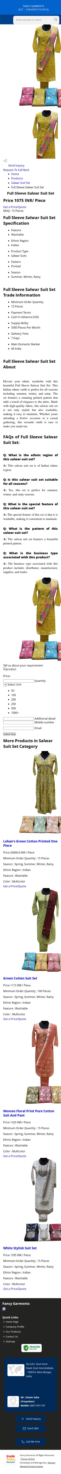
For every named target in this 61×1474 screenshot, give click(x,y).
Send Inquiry (16, 165)
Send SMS (33, 1428)
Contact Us (12, 1336)
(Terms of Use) (28, 1458)
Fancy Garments (33, 7)
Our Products (13, 1331)
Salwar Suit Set (20, 183)
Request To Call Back (16, 170)
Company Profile (15, 1326)
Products (17, 178)
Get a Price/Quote (14, 207)
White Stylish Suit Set (20, 1248)
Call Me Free (33, 1441)
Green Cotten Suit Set (20, 978)
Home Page (12, 1321)
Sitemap (10, 1341)
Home (15, 174)
